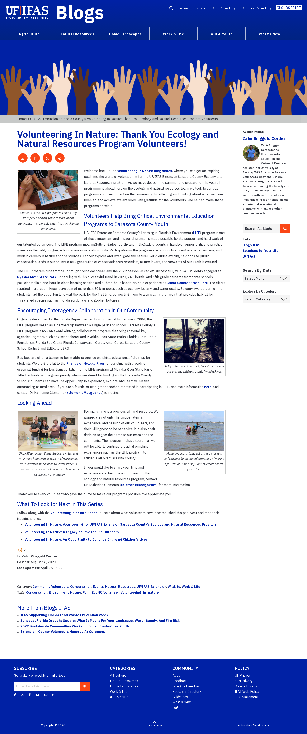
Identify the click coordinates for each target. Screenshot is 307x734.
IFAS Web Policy (247, 691)
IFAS (266, 725)
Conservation (80, 586)
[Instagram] (53, 694)
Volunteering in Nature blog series (144, 171)
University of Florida (250, 725)
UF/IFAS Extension (151, 586)
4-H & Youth (119, 697)
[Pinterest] (30, 694)
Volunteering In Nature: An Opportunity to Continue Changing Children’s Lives (86, 539)
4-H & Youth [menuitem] (221, 34)
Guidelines (180, 697)
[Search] (171, 9)
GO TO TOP (155, 725)
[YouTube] (37, 694)
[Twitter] (22, 694)
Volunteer (111, 592)
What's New (182, 702)
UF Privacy (243, 675)
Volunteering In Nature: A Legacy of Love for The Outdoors (72, 532)
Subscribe (291, 8)
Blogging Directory (186, 686)
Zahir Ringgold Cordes (264, 138)
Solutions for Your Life (260, 251)
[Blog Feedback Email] (45, 694)
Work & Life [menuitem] (173, 34)
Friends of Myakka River (85, 363)
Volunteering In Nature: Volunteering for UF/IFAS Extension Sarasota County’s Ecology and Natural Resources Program (120, 524)
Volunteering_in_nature (140, 592)
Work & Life (191, 586)
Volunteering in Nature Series (74, 513)
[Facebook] (15, 694)
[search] (285, 228)
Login (176, 707)
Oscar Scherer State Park (187, 283)
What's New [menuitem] (269, 34)
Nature (75, 592)
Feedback (180, 681)
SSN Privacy (244, 681)
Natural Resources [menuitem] (77, 34)
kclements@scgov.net (84, 393)
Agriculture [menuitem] (29, 34)
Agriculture (118, 675)
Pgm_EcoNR (92, 592)
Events (98, 586)
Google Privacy (246, 686)
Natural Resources (120, 586)
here (208, 387)
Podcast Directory (257, 8)
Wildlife (174, 586)
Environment (59, 592)
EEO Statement (246, 697)
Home (201, 8)
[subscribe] (85, 686)
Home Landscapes (124, 686)
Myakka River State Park (36, 277)
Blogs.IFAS (251, 245)
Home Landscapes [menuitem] (125, 34)
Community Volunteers (51, 586)
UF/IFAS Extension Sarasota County (57, 119)
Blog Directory (224, 8)
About (185, 8)
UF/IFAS (249, 256)
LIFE (196, 233)
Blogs (79, 12)
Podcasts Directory (187, 691)
